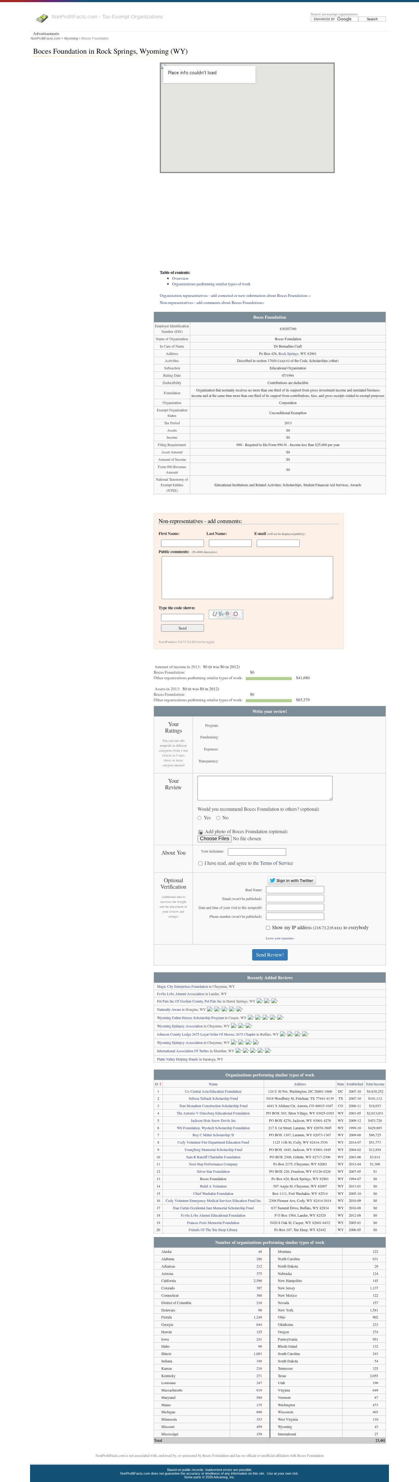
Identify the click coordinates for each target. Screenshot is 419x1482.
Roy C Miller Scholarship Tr (213, 1134)
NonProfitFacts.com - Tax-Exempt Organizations (107, 16)
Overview (180, 278)
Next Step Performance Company (213, 1163)
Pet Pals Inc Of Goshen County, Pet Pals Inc (189, 1001)
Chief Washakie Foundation (213, 1193)
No (225, 818)
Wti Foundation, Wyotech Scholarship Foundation (213, 1127)
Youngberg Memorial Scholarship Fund (213, 1149)
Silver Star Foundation (213, 1171)
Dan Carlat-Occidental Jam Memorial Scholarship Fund (213, 1207)
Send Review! (270, 954)
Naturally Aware (169, 1009)
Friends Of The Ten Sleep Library (213, 1229)
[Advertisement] (270, 222)
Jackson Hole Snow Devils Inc (213, 1120)
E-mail (279, 533)
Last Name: (216, 533)
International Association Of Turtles (183, 1050)
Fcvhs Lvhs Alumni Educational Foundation (213, 1215)
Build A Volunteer (213, 1186)
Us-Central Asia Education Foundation (213, 1091)
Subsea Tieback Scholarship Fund (213, 1098)
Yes (207, 818)
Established (355, 1083)
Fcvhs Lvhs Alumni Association (180, 993)
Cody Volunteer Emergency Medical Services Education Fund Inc (213, 1200)
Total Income (375, 1083)
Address (300, 1083)
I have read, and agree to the (249, 863)
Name (213, 1083)
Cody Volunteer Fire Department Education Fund (213, 1142)
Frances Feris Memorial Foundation (213, 1222)
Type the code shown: (177, 608)
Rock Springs (288, 353)
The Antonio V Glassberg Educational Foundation (213, 1113)
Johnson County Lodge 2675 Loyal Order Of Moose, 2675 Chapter (206, 1034)
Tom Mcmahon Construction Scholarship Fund (213, 1105)
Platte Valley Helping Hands (177, 1059)
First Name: (169, 533)
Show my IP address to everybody (320, 927)
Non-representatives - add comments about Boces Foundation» (212, 302)
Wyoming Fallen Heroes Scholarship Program (190, 1017)
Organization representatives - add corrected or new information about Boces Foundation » (235, 295)
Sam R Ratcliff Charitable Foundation (213, 1156)
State (340, 1083)
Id (156, 1083)
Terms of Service (276, 863)
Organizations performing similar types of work (211, 284)
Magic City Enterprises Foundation (182, 986)
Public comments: (188, 552)
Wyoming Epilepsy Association (180, 1025)
